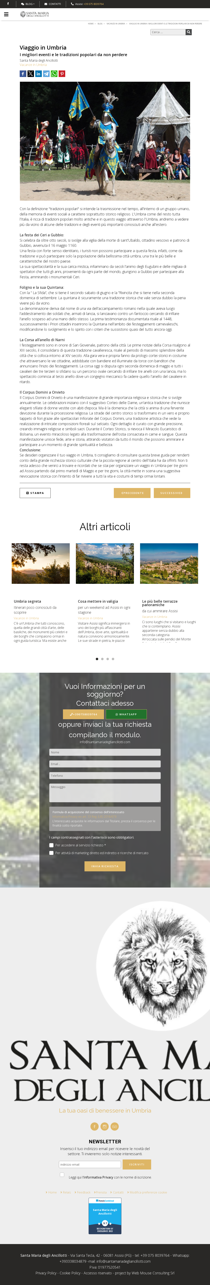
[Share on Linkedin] (38, 73)
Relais (67, 1192)
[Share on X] (30, 73)
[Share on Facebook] (23, 73)
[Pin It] (62, 73)
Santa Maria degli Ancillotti (105, 1211)
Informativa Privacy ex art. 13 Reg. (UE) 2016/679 (84, 817)
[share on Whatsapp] (54, 73)
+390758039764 (85, 714)
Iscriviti (137, 1164)
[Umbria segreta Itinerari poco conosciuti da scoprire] (41, 568)
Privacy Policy (46, 1272)
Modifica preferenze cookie (148, 1192)
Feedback (83, 1192)
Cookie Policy (70, 1272)
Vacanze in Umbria (33, 64)
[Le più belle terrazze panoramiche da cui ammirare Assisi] (169, 568)
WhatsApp (127, 714)
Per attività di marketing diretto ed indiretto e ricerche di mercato (101, 853)
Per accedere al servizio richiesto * (80, 845)
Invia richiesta (105, 866)
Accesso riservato (98, 1272)
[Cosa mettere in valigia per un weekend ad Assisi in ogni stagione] (105, 568)
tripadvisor (115, 1126)
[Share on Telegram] (46, 73)
